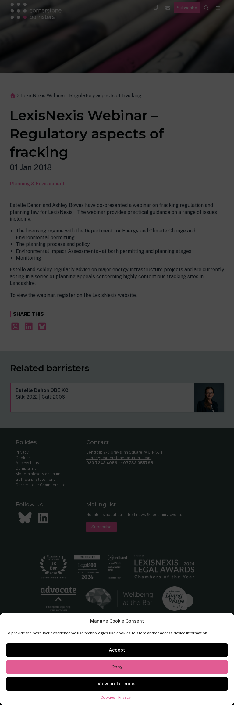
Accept (117, 650)
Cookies (108, 697)
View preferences (117, 683)
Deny (117, 666)
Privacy (124, 697)
